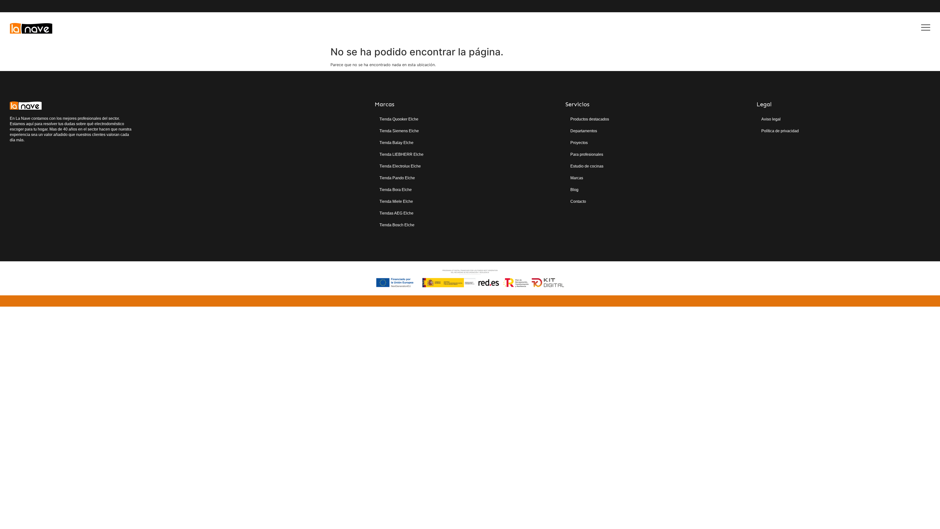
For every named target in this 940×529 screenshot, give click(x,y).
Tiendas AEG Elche (396, 213)
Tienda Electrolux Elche (400, 166)
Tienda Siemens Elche (399, 131)
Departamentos (583, 131)
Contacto (578, 201)
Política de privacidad (780, 131)
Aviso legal (771, 119)
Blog (574, 190)
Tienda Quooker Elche (398, 119)
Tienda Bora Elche (395, 190)
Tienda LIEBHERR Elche (401, 154)
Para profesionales (586, 154)
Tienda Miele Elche (396, 201)
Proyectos (579, 143)
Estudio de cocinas (586, 166)
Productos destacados (589, 119)
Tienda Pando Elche (397, 178)
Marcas (576, 178)
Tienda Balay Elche (396, 143)
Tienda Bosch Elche (396, 225)
